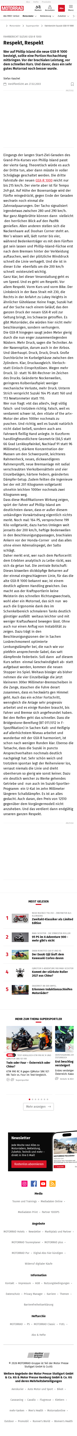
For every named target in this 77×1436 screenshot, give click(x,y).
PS (28, 1324)
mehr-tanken (17, 1410)
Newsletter (35, 1231)
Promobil (23, 1421)
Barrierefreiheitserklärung (38, 1304)
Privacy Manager (33, 1294)
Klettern (59, 1399)
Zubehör (62, 16)
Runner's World (41, 1421)
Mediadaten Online (51, 1201)
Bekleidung (45, 16)
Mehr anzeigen (36, 1106)
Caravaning (16, 1399)
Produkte (46, 2)
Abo (28, 2)
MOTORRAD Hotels (14, 1231)
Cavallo (31, 1399)
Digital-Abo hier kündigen (48, 1253)
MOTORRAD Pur (20, 1253)
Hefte (35, 2)
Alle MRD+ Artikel (11, 16)
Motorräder (28, 16)
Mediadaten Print (28, 1212)
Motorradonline (56, 1410)
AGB (37, 1283)
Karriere (51, 1294)
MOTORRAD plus (53, 1242)
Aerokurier (18, 1389)
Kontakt (9, 1283)
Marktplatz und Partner (58, 1231)
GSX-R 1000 (44, 180)
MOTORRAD (16, 1324)
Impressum (24, 1283)
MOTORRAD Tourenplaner (26, 1242)
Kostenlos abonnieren (29, 1164)
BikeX (60, 1389)
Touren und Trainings (24, 1201)
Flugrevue (45, 1399)
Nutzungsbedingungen (57, 1283)
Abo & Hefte (39, 1334)
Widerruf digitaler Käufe (38, 1263)
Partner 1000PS (50, 1212)
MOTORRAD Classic (44, 1324)
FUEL (62, 1324)
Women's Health (63, 1421)
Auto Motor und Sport (40, 1389)
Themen (64, 1294)
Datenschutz (13, 1294)
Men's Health (35, 1410)
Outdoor (9, 1421)
